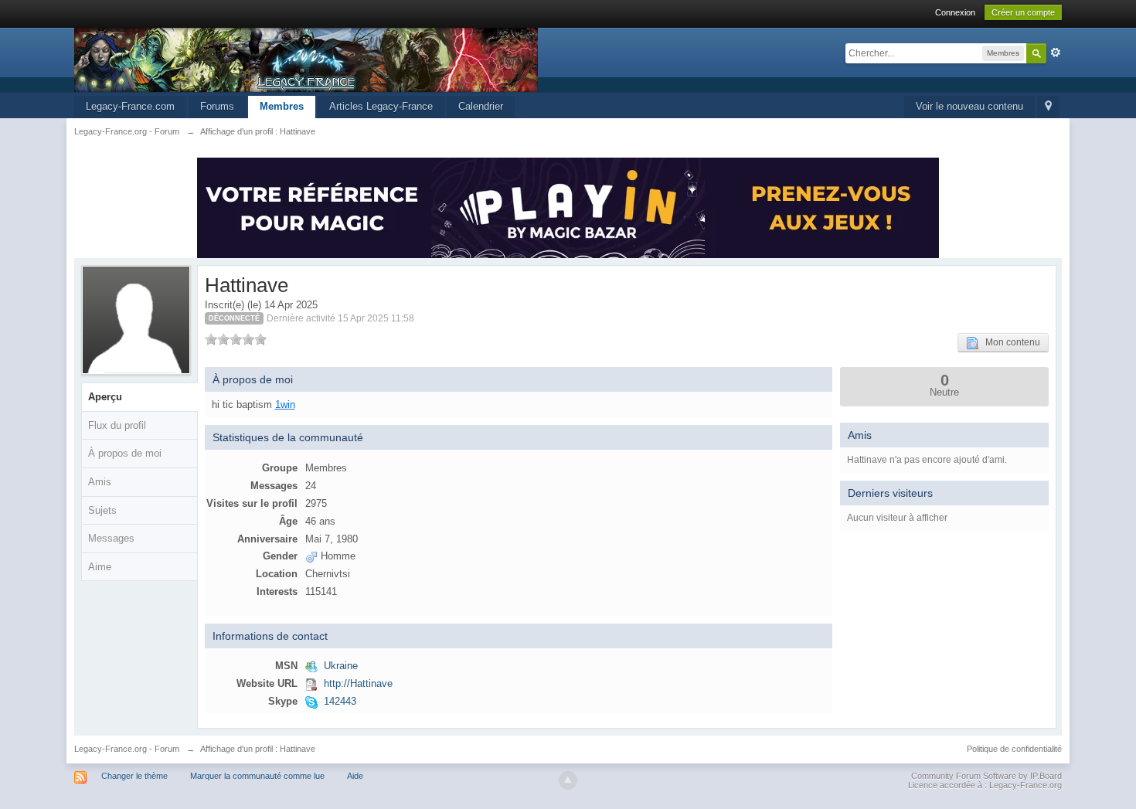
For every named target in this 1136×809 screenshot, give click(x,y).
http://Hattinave (358, 683)
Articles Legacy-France (381, 106)
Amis (99, 482)
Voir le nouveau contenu (969, 106)
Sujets (102, 510)
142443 (340, 701)
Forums (217, 106)
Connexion (955, 12)
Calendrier (480, 106)
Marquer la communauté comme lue (257, 775)
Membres (282, 106)
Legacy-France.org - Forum (126, 748)
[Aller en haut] (568, 780)
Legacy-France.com (130, 106)
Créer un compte (1023, 12)
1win (285, 404)
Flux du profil (117, 425)
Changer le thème (134, 775)
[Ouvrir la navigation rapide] (1048, 107)
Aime (99, 567)
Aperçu (105, 397)
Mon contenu (1009, 342)
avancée (1055, 52)
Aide (355, 775)
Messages (111, 538)
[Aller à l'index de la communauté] (306, 59)
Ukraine (341, 665)
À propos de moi (125, 453)
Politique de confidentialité (1014, 748)
